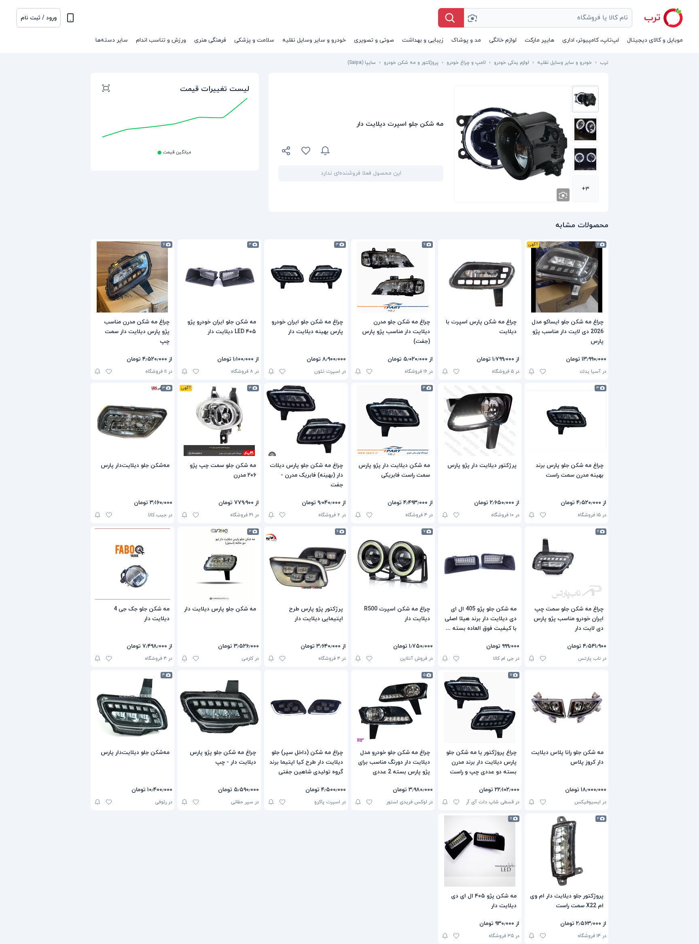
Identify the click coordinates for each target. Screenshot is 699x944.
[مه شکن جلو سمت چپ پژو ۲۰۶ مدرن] (219, 420)
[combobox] (548, 17)
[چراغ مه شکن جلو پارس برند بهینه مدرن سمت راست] (566, 420)
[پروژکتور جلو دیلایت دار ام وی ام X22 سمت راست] (566, 851)
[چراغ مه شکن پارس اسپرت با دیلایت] (480, 277)
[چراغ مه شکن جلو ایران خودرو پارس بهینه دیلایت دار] (306, 277)
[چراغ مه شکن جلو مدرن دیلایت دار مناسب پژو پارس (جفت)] (393, 277)
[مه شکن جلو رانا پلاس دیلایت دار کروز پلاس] (566, 707)
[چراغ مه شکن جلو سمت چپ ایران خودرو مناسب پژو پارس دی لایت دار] (566, 564)
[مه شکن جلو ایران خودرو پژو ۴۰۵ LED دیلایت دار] (219, 277)
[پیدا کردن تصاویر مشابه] (563, 194)
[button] (38, 17)
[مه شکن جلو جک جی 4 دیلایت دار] (132, 564)
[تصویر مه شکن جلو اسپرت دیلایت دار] (585, 99)
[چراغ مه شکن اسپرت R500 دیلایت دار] (393, 564)
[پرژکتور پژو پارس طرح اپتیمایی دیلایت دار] (306, 564)
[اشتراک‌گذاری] (286, 152)
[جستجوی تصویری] (472, 17)
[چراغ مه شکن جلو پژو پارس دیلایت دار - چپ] (219, 707)
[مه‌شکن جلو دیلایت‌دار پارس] (132, 420)
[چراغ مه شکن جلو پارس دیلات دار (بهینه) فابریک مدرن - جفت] (306, 420)
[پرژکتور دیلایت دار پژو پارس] (480, 420)
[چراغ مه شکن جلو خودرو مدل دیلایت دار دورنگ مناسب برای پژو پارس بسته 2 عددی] (393, 707)
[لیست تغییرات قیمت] (106, 89)
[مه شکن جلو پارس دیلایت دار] (219, 564)
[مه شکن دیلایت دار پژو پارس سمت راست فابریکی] (393, 420)
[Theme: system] (70, 17)
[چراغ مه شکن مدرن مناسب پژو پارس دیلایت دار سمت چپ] (132, 277)
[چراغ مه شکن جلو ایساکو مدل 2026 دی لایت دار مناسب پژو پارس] (566, 277)
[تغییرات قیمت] (325, 151)
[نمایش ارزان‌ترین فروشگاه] (391, 150)
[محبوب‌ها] (306, 151)
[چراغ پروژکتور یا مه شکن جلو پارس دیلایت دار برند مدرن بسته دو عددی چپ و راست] (480, 707)
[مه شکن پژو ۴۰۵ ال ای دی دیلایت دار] (480, 851)
